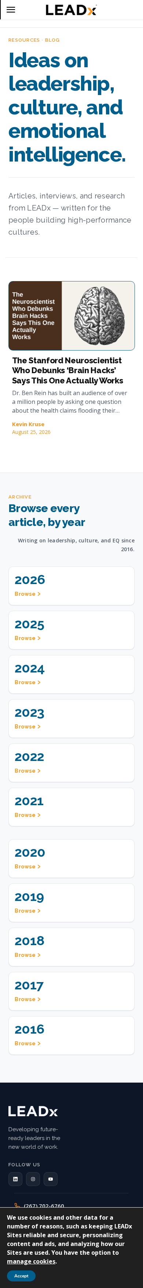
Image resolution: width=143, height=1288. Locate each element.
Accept (21, 1276)
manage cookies (31, 1261)
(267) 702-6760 (44, 1205)
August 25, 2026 (31, 431)
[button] (15, 1179)
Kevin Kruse (28, 424)
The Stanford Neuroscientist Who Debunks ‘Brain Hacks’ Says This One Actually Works (67, 370)
